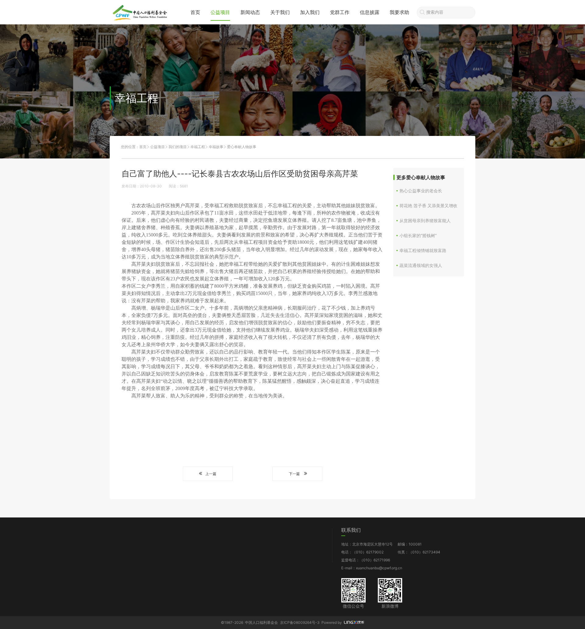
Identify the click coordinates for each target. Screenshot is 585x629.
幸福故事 (216, 146)
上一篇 (210, 473)
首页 (195, 12)
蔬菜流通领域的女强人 (420, 265)
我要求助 (399, 12)
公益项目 (220, 12)
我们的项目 (177, 146)
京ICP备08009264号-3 (300, 622)
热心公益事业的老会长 (420, 190)
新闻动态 (250, 12)
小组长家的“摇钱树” (418, 235)
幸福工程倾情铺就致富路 (422, 250)
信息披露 (369, 12)
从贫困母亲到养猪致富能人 (425, 220)
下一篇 (294, 473)
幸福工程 (197, 146)
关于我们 (280, 12)
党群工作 (339, 12)
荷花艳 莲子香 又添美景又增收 (428, 205)
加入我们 (310, 12)
